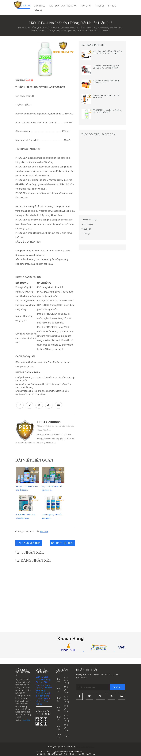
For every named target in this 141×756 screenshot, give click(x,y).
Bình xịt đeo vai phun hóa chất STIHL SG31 (106, 96)
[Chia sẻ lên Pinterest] (39, 405)
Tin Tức (112, 6)
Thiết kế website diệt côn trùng (43, 694)
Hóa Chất (85, 6)
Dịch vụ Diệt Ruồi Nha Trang (43, 678)
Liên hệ (38, 10)
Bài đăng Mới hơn (28, 543)
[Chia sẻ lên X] (29, 405)
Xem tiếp (26, 720)
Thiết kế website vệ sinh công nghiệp (43, 701)
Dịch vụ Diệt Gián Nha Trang (43, 683)
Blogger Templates (85, 746)
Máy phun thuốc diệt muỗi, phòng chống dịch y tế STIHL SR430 (107, 52)
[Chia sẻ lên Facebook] (19, 405)
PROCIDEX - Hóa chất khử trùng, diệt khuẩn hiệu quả (107, 111)
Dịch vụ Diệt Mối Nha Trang (44, 689)
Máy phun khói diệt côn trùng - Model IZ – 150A (106, 81)
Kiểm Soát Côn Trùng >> (62, 6)
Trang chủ (23, 6)
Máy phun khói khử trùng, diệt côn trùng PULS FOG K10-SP (106, 67)
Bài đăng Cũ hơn (62, 543)
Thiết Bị (99, 6)
